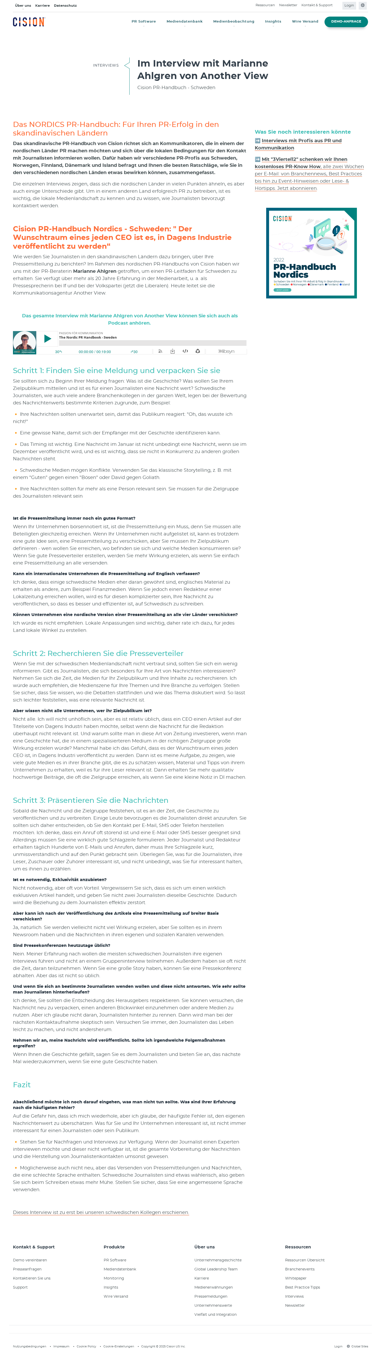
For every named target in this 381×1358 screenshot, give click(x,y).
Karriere (42, 6)
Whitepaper (296, 1278)
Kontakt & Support (317, 5)
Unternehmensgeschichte (218, 1260)
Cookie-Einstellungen (118, 1346)
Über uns (23, 6)
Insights (111, 1287)
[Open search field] (338, 6)
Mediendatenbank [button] (185, 21)
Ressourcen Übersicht (305, 1260)
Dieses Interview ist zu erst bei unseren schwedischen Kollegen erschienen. (101, 1212)
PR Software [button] (144, 21)
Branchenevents (300, 1269)
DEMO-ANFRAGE (346, 21)
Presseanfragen (27, 1269)
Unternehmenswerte (213, 1305)
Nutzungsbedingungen (29, 1346)
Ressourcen (265, 5)
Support (20, 1287)
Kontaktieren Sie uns (32, 1278)
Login (349, 5)
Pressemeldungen (210, 1296)
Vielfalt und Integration (215, 1315)
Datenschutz (65, 6)
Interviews (294, 1296)
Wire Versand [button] (305, 21)
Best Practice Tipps (302, 1287)
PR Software (115, 1260)
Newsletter (288, 5)
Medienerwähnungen (213, 1287)
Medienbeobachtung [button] (234, 21)
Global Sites (359, 1346)
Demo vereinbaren (30, 1260)
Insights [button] (273, 21)
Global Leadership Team (216, 1269)
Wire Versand (116, 1296)
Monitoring (114, 1278)
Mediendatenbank (120, 1269)
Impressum (61, 1346)
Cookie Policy (86, 1346)
